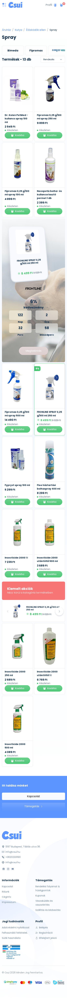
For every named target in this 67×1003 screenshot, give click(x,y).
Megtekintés (33, 351)
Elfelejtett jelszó (47, 938)
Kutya (18, 30)
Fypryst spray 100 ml (17, 485)
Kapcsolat (33, 796)
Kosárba (19, 135)
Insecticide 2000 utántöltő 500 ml (47, 559)
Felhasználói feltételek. (15, 932)
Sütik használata (11, 938)
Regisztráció (45, 932)
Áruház (6, 30)
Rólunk (5, 891)
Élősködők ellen (36, 30)
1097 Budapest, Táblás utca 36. (22, 846)
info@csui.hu (12, 852)
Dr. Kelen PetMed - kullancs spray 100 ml (16, 118)
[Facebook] (3, 869)
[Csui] (11, 835)
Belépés (43, 927)
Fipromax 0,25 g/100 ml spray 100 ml (17, 192)
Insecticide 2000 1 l (16, 557)
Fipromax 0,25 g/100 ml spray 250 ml (49, 116)
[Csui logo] (15, 5)
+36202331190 (13, 857)
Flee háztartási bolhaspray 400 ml (48, 486)
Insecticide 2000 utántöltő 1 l (47, 673)
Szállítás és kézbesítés (47, 910)
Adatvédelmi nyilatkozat (15, 927)
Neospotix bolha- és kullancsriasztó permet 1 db (49, 194)
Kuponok (40, 895)
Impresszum (9, 902)
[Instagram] (8, 869)
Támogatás (32, 806)
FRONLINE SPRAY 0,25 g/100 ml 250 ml (42, 608)
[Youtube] (12, 869)
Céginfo (6, 897)
